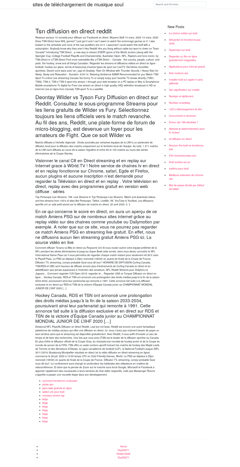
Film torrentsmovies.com (182, 155)
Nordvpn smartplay (179, 102)
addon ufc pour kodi (53, 391)
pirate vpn (47, 384)
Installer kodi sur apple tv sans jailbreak (186, 81)
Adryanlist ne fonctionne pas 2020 (184, 41)
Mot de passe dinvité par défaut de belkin (186, 187)
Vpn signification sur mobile (184, 89)
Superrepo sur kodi (179, 50)
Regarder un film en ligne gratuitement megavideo (183, 58)
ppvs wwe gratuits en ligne (57, 388)
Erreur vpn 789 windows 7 (183, 122)
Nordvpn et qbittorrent (181, 96)
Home (123, 446)
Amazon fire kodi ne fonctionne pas (186, 147)
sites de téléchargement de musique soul (78, 4)
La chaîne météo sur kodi (183, 33)
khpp (45, 399)
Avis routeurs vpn (178, 73)
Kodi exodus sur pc (179, 162)
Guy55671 (123, 450)
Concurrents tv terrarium (182, 115)
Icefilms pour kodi (179, 168)
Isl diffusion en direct (180, 139)
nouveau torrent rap (53, 395)
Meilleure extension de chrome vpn (186, 176)
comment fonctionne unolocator (59, 380)
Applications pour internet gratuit (187, 66)
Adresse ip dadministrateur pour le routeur (187, 130)
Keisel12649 (123, 453)
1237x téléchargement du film (185, 109)
